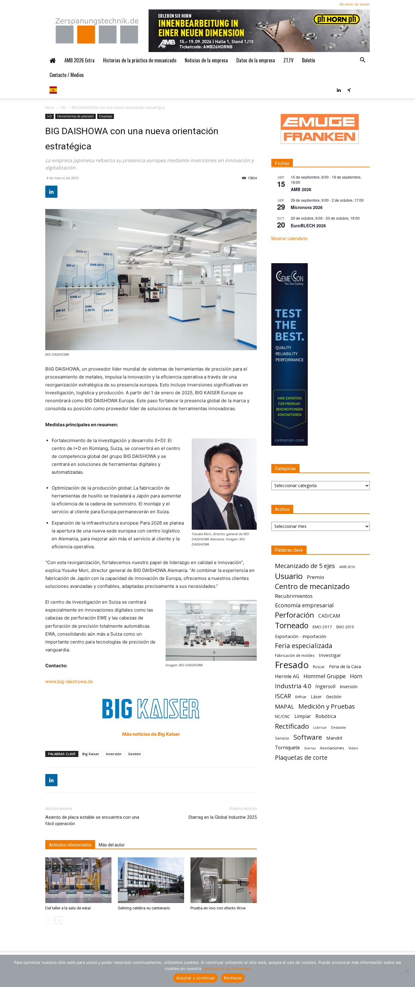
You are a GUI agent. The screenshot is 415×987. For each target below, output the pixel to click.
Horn (356, 676)
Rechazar (233, 977)
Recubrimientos (294, 596)
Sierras (310, 748)
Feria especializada (303, 646)
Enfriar (301, 696)
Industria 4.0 (293, 686)
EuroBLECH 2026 (308, 225)
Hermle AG (287, 676)
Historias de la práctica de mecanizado (139, 60)
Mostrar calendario (289, 238)
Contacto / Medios (67, 74)
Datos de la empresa (255, 60)
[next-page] (59, 920)
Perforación (294, 615)
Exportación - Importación (300, 636)
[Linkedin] (338, 89)
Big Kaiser (90, 754)
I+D (63, 107)
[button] (362, 60)
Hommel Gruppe (325, 676)
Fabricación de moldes (294, 655)
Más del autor (112, 844)
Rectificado (292, 726)
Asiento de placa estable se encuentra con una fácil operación (92, 820)
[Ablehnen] (407, 971)
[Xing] (349, 89)
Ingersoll (325, 686)
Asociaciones (332, 748)
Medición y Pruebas (326, 706)
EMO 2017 (322, 627)
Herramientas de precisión (75, 116)
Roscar (319, 666)
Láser (316, 696)
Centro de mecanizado (312, 586)
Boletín (308, 60)
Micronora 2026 (307, 207)
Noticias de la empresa (206, 60)
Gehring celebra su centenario (144, 908)
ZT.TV (288, 60)
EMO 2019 (345, 627)
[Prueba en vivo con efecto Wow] (223, 880)
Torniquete (287, 748)
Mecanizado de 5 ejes (305, 566)
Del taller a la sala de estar (68, 908)
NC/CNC (282, 716)
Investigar (330, 655)
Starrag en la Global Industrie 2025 (222, 817)
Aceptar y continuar (195, 977)
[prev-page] (49, 920)
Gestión (134, 754)
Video (353, 748)
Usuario (289, 576)
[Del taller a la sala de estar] (78, 880)
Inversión (114, 754)
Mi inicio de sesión (355, 4)
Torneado (291, 625)
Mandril (334, 738)
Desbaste (338, 727)
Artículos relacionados (70, 844)
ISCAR (283, 696)
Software (307, 737)
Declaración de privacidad (226, 968)
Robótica (325, 716)
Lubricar (320, 727)
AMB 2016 (347, 566)
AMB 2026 (301, 189)
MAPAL (284, 706)
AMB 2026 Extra (79, 60)
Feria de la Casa (345, 666)
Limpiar (302, 716)
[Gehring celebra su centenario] (151, 880)
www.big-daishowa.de (69, 681)
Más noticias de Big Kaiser (151, 734)
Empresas (105, 116)
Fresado (292, 665)
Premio (315, 577)
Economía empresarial (304, 605)
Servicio (282, 738)
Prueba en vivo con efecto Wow (218, 908)
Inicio (49, 107)
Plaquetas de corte (301, 757)
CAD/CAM (329, 616)
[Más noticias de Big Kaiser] (151, 708)
